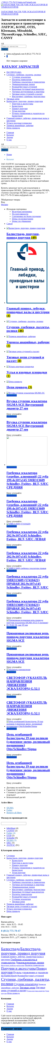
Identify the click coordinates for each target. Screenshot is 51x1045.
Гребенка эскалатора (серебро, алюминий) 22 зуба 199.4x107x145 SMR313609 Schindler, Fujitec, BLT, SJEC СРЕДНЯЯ (27, 480)
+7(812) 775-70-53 (9, 2)
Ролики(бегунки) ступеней (24, 87)
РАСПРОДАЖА (14, 72)
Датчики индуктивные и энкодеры (28, 91)
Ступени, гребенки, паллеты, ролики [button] (24, 75)
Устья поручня (18, 111)
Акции (10, 137)
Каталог (10, 135)
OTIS (9, 835)
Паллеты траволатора (22, 79)
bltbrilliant (11, 828)
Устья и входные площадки (19, 123)
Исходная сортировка (22, 211)
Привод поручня (19, 108)
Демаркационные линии (23, 84)
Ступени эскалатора (21, 77)
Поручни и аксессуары (22, 104)
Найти (4, 49)
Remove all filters (14, 812)
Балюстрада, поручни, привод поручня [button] (25, 101)
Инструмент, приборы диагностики (28, 96)
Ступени (11, 855)
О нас (9, 140)
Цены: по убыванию (21, 221)
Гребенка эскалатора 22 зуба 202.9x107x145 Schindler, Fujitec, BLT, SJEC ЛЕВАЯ (27, 535)
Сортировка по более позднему (26, 216)
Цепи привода (13, 128)
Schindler (11, 838)
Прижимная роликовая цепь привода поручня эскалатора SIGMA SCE (28, 636)
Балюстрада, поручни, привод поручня (25, 858)
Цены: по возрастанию (22, 219)
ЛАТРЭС (11, 845)
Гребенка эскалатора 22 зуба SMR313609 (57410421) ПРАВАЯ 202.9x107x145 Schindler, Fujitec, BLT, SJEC (27, 582)
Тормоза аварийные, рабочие (20, 125)
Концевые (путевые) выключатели (28, 89)
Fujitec (9, 810)
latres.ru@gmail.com (27, 2)
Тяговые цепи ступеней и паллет (27, 94)
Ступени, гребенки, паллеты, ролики (24, 880)
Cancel (10, 223)
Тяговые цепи (13, 99)
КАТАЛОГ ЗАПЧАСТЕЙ (20, 66)
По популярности (20, 214)
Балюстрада (17, 106)
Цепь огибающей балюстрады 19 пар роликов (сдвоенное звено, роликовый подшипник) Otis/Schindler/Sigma (28, 742)
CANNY (10, 830)
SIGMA (10, 808)
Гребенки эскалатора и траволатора (28, 82)
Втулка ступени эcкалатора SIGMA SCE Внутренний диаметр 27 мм (27, 404)
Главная (10, 132)
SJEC (9, 843)
